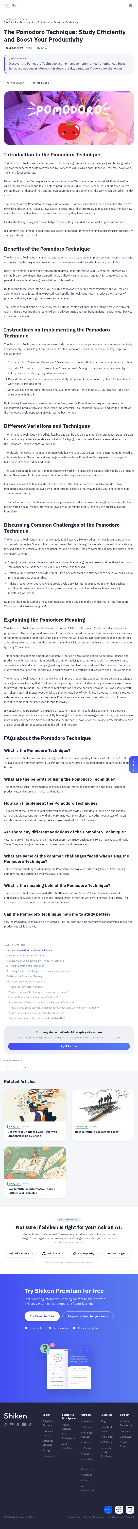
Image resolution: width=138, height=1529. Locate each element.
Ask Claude (43, 82)
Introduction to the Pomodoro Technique (29, 950)
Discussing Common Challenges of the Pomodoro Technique (37, 971)
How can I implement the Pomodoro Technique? (33, 997)
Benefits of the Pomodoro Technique (25, 955)
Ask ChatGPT (18, 82)
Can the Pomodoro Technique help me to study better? (36, 1018)
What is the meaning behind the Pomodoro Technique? (36, 1013)
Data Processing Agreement (121, 1517)
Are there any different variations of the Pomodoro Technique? (41, 1002)
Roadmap (125, 1431)
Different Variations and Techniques (25, 965)
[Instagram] (5, 1424)
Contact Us (133, 764)
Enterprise (48, 1456)
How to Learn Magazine (16, 19)
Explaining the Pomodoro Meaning (24, 976)
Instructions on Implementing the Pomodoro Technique (35, 960)
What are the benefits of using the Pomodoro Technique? (38, 992)
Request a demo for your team (88, 1316)
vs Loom (85, 1442)
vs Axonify (86, 1459)
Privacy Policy (73, 1517)
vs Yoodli (86, 1448)
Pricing (46, 1450)
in (25, 1067)
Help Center (107, 1436)
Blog (103, 1421)
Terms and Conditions (94, 1517)
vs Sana (85, 1480)
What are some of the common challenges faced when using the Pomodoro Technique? (53, 1007)
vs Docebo (86, 1474)
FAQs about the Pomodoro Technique (25, 981)
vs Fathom (86, 1427)
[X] (18, 1424)
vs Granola (87, 1421)
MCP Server (107, 1442)
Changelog (126, 1436)
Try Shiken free (69, 1046)
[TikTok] (30, 1424)
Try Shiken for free (42, 1316)
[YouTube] (11, 1424)
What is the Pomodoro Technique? (26, 986)
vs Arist (85, 1453)
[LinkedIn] (24, 1424)
